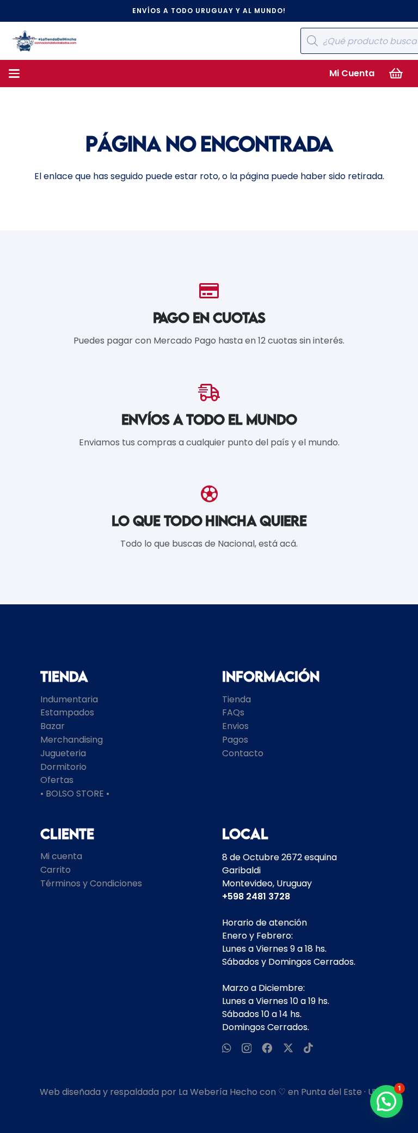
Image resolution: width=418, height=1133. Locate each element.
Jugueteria (63, 753)
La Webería (203, 1092)
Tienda (236, 699)
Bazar (52, 726)
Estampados (67, 712)
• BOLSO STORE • (74, 793)
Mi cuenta (61, 856)
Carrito (55, 869)
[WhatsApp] (226, 1048)
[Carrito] (396, 73)
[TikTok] (308, 1048)
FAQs (233, 712)
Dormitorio (63, 767)
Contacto (242, 753)
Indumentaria (69, 699)
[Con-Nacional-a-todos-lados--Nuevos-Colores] (44, 40)
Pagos (235, 739)
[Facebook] (267, 1048)
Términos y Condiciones (91, 883)
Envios (235, 726)
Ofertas (56, 780)
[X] (288, 1048)
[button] (14, 73)
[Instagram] (246, 1048)
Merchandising (71, 739)
